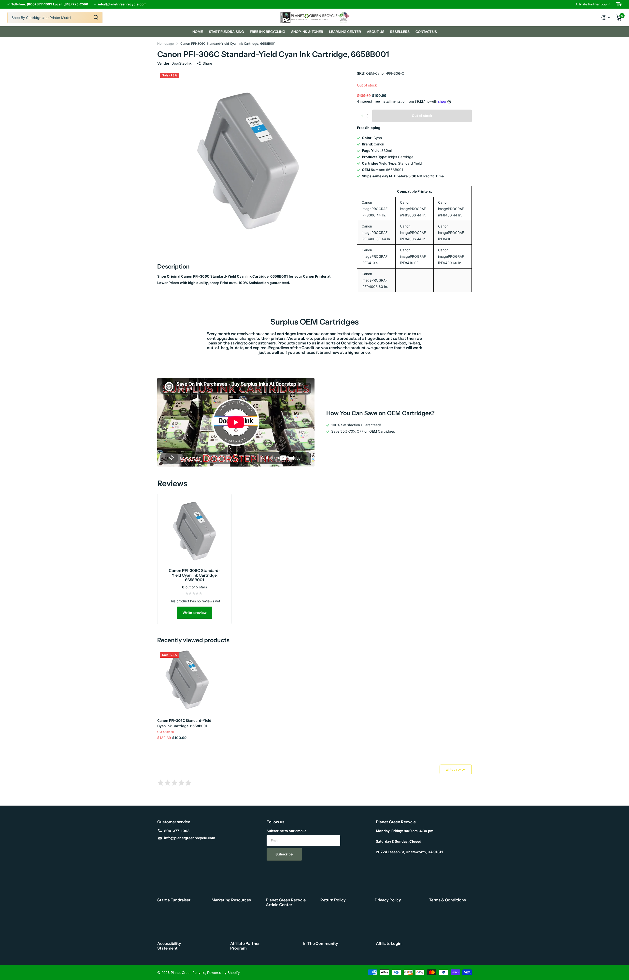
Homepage (165, 43)
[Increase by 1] (368, 111)
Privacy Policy (388, 899)
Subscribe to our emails (286, 831)
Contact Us (426, 31)
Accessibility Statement (169, 946)
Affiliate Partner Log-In (592, 4)
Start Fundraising (226, 31)
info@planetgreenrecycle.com (189, 838)
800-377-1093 (176, 831)
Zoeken (96, 17)
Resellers (400, 31)
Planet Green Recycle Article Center (286, 902)
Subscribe (284, 854)
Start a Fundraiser (173, 899)
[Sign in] (605, 17)
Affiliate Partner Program (245, 946)
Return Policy (333, 899)
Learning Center (345, 31)
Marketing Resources (231, 899)
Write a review (195, 613)
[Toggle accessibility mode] (619, 4)
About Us (375, 31)
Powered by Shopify (223, 972)
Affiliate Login (388, 943)
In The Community (320, 943)
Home (197, 31)
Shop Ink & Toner (307, 31)
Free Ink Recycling (267, 31)
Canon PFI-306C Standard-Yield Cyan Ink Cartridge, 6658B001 (184, 723)
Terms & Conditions (447, 899)
